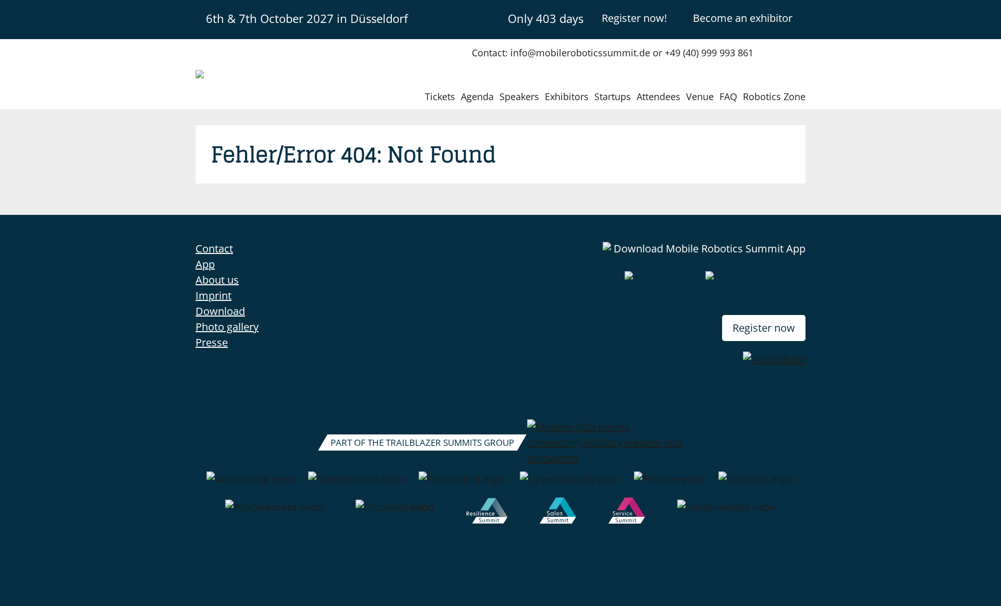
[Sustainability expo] (726, 513)
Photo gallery (227, 327)
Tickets (440, 96)
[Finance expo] (669, 484)
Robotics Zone (774, 96)
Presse (212, 342)
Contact (214, 248)
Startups (612, 96)
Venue (700, 96)
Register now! (634, 18)
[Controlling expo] (462, 484)
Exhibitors (567, 96)
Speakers (519, 96)
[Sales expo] (558, 513)
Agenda (477, 96)
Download (220, 311)
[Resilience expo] (486, 513)
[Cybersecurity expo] (570, 484)
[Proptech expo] (394, 513)
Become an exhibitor (742, 18)
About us (217, 280)
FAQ (728, 96)
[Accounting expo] (251, 484)
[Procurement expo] (274, 513)
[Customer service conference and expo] (627, 513)
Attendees (658, 96)
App (205, 264)
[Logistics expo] (756, 484)
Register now (764, 328)
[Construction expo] (357, 484)
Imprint (213, 295)
